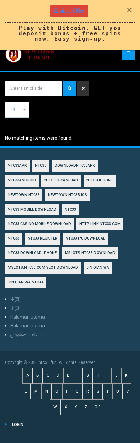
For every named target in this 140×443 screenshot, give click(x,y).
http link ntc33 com (100, 224)
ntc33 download (61, 180)
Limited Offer (69, 11)
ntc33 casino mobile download (39, 224)
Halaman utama (27, 317)
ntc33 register (42, 238)
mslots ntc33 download (90, 253)
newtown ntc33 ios (67, 195)
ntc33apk (17, 165)
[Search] (69, 88)
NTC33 (41, 165)
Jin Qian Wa (97, 267)
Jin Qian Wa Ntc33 (25, 282)
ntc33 (70, 209)
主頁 (15, 299)
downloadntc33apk (75, 165)
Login (17, 424)
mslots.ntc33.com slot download (43, 267)
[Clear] (83, 88)
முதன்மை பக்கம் (26, 334)
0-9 (98, 407)
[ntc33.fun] (30, 54)
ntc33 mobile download (32, 209)
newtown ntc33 (24, 195)
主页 (15, 308)
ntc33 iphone (99, 180)
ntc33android (22, 180)
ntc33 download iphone (32, 253)
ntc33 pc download (86, 238)
